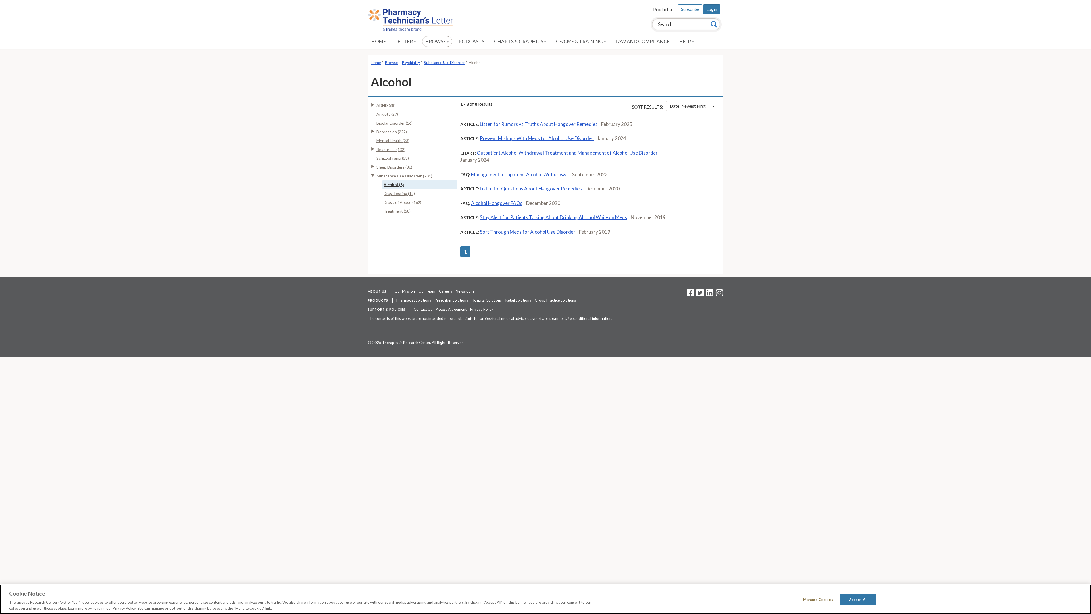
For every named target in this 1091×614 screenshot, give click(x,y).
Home (378, 41)
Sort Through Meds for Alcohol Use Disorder (527, 232)
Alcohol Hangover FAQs (496, 203)
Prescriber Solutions (451, 300)
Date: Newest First (688, 106)
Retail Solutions (518, 300)
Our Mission (405, 291)
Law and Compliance (643, 41)
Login (711, 9)
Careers (445, 291)
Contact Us (423, 309)
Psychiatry (411, 62)
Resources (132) (390, 149)
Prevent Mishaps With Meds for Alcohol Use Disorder (537, 138)
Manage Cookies (818, 599)
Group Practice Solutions (555, 300)
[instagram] (719, 294)
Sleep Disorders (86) (394, 167)
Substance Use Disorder (444, 62)
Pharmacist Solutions (413, 300)
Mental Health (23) (392, 140)
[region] (545, 599)
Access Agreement (451, 309)
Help (685, 41)
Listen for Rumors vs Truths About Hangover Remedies (538, 124)
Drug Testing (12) (399, 193)
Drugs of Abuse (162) (402, 202)
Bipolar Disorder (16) (394, 123)
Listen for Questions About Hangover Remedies (531, 189)
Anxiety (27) (387, 114)
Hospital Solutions (487, 300)
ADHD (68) (385, 105)
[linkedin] (710, 294)
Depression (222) (391, 131)
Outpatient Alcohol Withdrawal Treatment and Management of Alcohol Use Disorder (567, 153)
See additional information (589, 318)
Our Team (427, 291)
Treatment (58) (397, 211)
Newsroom (465, 291)
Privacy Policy (481, 309)
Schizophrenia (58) (392, 158)
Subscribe (690, 9)
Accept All (858, 599)
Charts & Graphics (519, 41)
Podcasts (471, 41)
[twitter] (699, 294)
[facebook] (690, 294)
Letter (404, 41)
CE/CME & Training (580, 41)
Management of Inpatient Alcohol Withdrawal (520, 174)
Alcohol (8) (394, 184)
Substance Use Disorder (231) (404, 175)
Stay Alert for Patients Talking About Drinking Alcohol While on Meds (553, 217)
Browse (436, 41)
